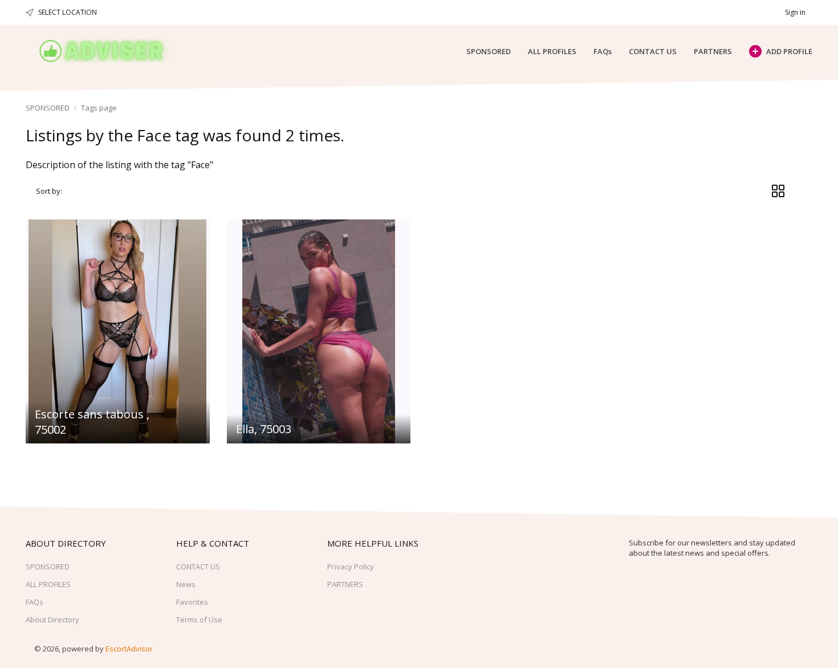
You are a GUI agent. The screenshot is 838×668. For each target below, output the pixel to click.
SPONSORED (488, 51)
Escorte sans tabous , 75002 (92, 421)
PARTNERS (713, 51)
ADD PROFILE (789, 51)
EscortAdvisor (129, 648)
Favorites (192, 602)
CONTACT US (653, 51)
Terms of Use (199, 619)
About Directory (52, 619)
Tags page (99, 108)
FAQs (602, 51)
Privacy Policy (350, 566)
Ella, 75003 (263, 429)
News (186, 584)
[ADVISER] (112, 51)
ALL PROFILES (552, 51)
